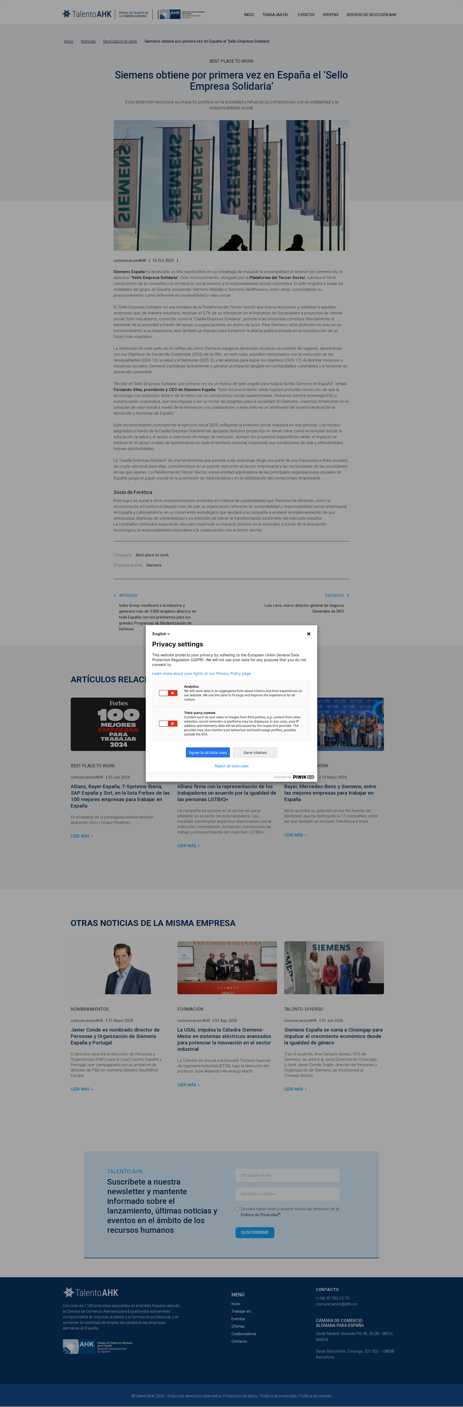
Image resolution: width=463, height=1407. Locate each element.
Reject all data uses (232, 766)
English (159, 633)
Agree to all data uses (208, 752)
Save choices (255, 752)
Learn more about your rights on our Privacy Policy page (201, 673)
